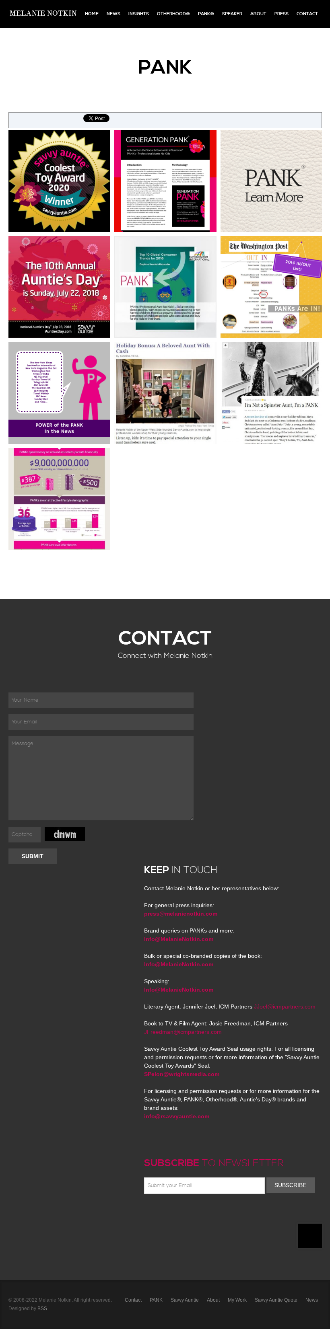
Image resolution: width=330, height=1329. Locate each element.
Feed (230, 1213)
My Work (237, 1300)
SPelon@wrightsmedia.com (181, 1074)
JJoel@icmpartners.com (285, 1006)
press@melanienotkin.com (180, 913)
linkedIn (207, 1213)
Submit (32, 856)
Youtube (195, 1213)
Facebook (160, 1213)
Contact (307, 13)
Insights (138, 13)
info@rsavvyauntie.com (176, 1116)
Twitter (172, 1213)
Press (281, 13)
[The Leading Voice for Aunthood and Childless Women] (42, 14)
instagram (219, 1213)
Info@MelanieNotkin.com (178, 939)
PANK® (206, 13)
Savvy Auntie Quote (276, 1300)
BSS (42, 1308)
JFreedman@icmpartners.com (183, 1032)
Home (92, 13)
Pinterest (184, 1213)
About (258, 13)
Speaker (232, 13)
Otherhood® (173, 13)
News (113, 13)
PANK (156, 1300)
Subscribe (290, 1185)
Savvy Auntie (185, 1300)
